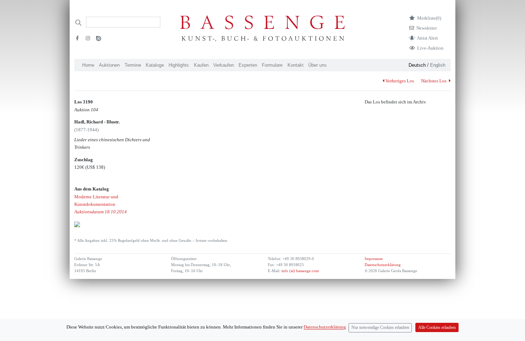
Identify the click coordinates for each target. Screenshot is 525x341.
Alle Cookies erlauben (437, 327)
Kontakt (296, 65)
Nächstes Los (434, 80)
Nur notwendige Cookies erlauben (380, 327)
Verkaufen (223, 65)
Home (88, 65)
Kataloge (155, 65)
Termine (133, 65)
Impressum (374, 259)
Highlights (179, 65)
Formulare (272, 65)
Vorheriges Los (399, 80)
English (437, 65)
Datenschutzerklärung (383, 265)
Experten (248, 65)
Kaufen (201, 65)
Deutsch (417, 65)
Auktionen (109, 65)
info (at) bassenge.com (299, 271)
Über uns (317, 65)
